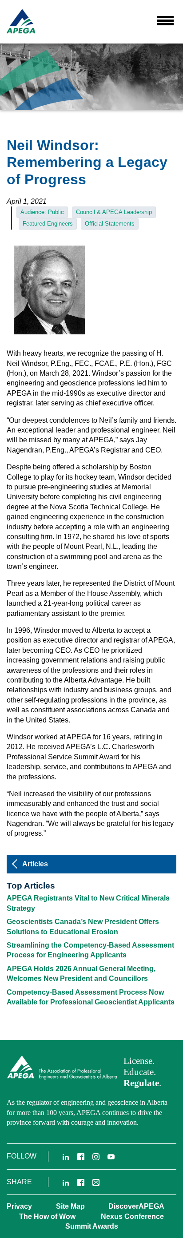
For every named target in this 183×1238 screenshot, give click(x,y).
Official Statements (110, 223)
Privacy (19, 1206)
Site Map (70, 1206)
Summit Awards (91, 1226)
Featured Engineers (48, 223)
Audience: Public (42, 212)
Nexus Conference (132, 1216)
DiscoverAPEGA (136, 1206)
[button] (165, 20)
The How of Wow (47, 1216)
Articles (35, 864)
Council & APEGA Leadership (114, 212)
